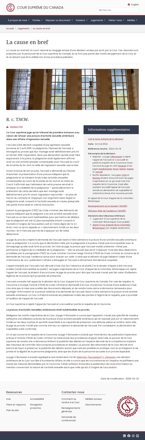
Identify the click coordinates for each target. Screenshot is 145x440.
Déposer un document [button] (58, 20)
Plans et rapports (16, 404)
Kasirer (130, 169)
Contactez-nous (72, 392)
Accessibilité (37, 399)
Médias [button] (131, 20)
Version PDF (16, 126)
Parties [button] (36, 20)
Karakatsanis (105, 169)
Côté (124, 175)
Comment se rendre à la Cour (70, 400)
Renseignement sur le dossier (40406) (107, 206)
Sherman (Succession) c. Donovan (96, 357)
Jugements (23, 28)
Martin (123, 169)
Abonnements (93, 404)
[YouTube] (137, 436)
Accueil (10, 28)
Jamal (98, 172)
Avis (8, 399)
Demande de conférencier (68, 418)
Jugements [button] (97, 20)
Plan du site (12, 410)
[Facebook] (128, 436)
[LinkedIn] (124, 436)
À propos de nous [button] (18, 20)
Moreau (96, 178)
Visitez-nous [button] (115, 20)
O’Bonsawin (116, 156)
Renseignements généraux (70, 409)
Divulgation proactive (36, 406)
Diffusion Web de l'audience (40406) (107, 210)
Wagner (122, 165)
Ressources (14, 392)
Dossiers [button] (81, 20)
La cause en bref (41, 28)
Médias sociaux (93, 399)
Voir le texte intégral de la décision (105, 139)
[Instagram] (133, 436)
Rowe (116, 169)
